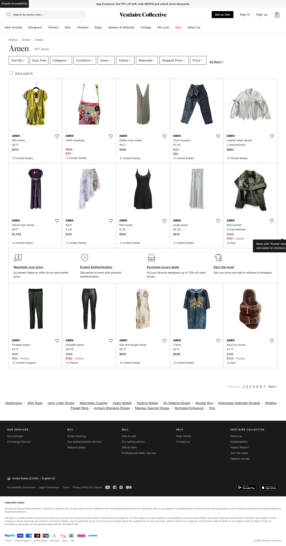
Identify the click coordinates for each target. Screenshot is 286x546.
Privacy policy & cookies (87, 487)
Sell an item (222, 14)
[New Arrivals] (25, 27)
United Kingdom (23, 540)
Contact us (183, 442)
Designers (35, 27)
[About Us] (203, 27)
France (8, 540)
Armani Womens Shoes (112, 408)
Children (83, 27)
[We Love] (172, 27)
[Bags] (104, 27)
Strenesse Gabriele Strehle (239, 403)
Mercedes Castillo (94, 403)
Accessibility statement (21, 487)
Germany (54, 540)
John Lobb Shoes (61, 403)
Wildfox (271, 403)
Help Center (183, 436)
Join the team (239, 453)
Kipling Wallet (147, 403)
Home (13, 39)
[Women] (61, 27)
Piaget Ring (80, 408)
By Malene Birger (176, 403)
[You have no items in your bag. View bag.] (277, 14)
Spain (65, 540)
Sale (178, 27)
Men (68, 27)
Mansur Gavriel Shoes (152, 408)
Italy (73, 540)
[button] (277, 14)
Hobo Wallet (122, 403)
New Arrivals (13, 27)
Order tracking (76, 436)
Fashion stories (240, 459)
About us (236, 436)
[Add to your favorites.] (57, 136)
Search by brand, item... (28, 14)
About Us (194, 27)
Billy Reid (35, 403)
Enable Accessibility (14, 4)
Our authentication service (84, 442)
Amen (26, 39)
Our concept (15, 436)
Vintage (145, 27)
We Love (163, 27)
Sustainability (239, 442)
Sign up (262, 14)
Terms (65, 487)
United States (40, 540)
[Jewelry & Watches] (137, 27)
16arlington (13, 403)
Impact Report (239, 447)
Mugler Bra (204, 403)
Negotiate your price (28, 267)
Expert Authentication (96, 267)
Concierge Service (19, 442)
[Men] (73, 27)
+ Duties (238, 238)
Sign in (245, 14)
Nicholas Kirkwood (189, 408)
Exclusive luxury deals (163, 267)
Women (53, 27)
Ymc (212, 408)
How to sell (129, 436)
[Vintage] (154, 27)
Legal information (48, 487)
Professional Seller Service (139, 453)
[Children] (91, 27)
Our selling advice (133, 442)
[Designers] (45, 27)
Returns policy (76, 447)
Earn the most (224, 267)
